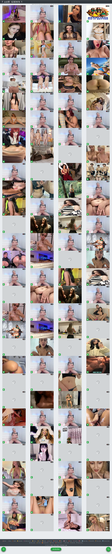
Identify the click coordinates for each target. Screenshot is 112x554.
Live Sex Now (56, 549)
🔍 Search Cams (79, 542)
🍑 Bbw (60, 540)
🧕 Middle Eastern (27, 540)
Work (55, 545)
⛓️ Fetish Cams (32, 542)
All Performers (62, 545)
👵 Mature (34, 540)
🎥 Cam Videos (66, 542)
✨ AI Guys (52, 542)
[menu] (3, 549)
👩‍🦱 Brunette (49, 540)
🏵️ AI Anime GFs (45, 542)
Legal (66, 545)
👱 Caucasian (19, 540)
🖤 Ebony (9, 540)
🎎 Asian (4, 540)
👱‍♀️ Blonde (44, 540)
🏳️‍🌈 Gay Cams (91, 540)
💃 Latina (14, 540)
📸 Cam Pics (72, 542)
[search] (108, 549)
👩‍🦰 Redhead (55, 540)
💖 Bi (80, 540)
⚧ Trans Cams (98, 540)
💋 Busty (70, 540)
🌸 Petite (65, 540)
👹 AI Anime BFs (58, 542)
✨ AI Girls (38, 542)
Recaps (58, 545)
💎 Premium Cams (106, 540)
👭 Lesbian (75, 540)
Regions (52, 545)
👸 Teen (39, 540)
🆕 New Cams (85, 540)
